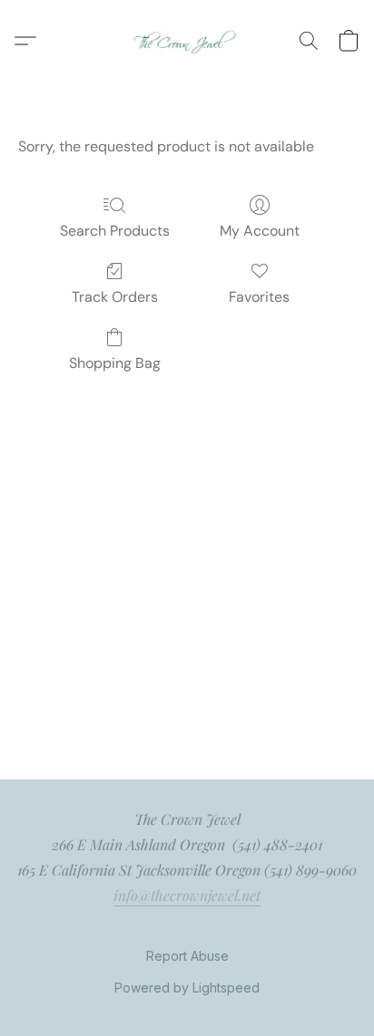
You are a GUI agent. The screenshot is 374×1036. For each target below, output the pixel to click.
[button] (187, 41)
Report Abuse (187, 955)
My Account (260, 230)
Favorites (259, 296)
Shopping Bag (115, 363)
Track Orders (115, 296)
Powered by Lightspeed (187, 987)
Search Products (115, 230)
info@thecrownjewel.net (187, 895)
